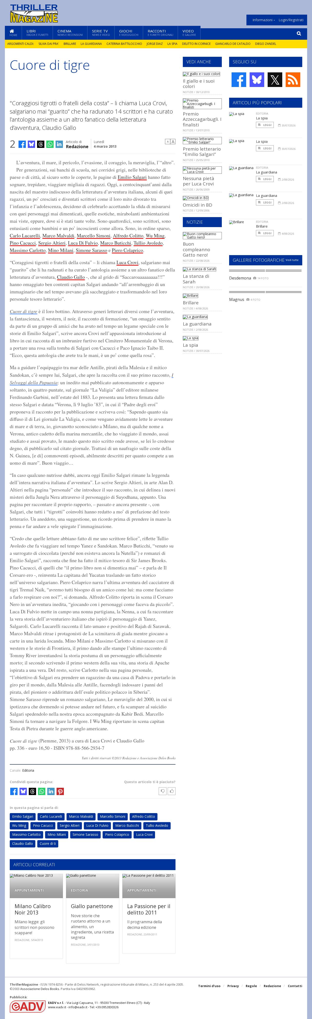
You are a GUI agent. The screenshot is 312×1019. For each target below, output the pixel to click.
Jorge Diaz (155, 44)
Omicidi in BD (197, 205)
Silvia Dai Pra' (49, 44)
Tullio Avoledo (148, 243)
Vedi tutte (292, 260)
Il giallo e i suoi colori (198, 83)
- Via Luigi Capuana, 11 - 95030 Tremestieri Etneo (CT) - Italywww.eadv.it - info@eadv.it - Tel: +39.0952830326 (99, 1004)
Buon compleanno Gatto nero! (196, 249)
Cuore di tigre (23, 311)
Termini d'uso (209, 986)
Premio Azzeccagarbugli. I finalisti (202, 119)
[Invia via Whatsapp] (50, 144)
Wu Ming (155, 235)
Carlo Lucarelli (25, 235)
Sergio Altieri (52, 243)
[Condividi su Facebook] (22, 144)
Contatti (295, 986)
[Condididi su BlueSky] (31, 144)
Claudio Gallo (71, 277)
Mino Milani (60, 250)
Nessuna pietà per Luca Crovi (198, 181)
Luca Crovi (127, 262)
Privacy (233, 986)
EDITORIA (79, 890)
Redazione (77, 146)
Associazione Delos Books (39, 989)
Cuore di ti (48, 843)
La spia (172, 44)
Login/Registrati (291, 20)
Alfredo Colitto (128, 235)
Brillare (70, 44)
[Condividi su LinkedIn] (59, 144)
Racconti (160, 33)
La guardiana (91, 44)
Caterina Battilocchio (124, 44)
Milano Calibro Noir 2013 (33, 909)
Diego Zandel (265, 44)
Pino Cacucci (23, 243)
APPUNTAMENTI (29, 890)
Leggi (267, 125)
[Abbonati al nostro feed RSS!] (293, 79)
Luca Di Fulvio (83, 243)
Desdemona (240, 278)
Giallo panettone (92, 906)
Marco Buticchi (115, 243)
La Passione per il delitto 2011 (148, 909)
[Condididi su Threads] (41, 144)
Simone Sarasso (91, 250)
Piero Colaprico (127, 250)
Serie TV (101, 33)
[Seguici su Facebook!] (239, 79)
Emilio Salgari (132, 177)
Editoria (28, 770)
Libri (37, 33)
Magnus (236, 299)
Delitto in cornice (196, 44)
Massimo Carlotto (28, 250)
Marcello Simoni (93, 235)
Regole (251, 986)
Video (189, 33)
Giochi (128, 33)
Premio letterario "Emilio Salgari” (202, 151)
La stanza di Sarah (196, 278)
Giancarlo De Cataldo (233, 44)
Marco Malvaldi (58, 235)
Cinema (70, 33)
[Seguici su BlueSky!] (257, 79)
